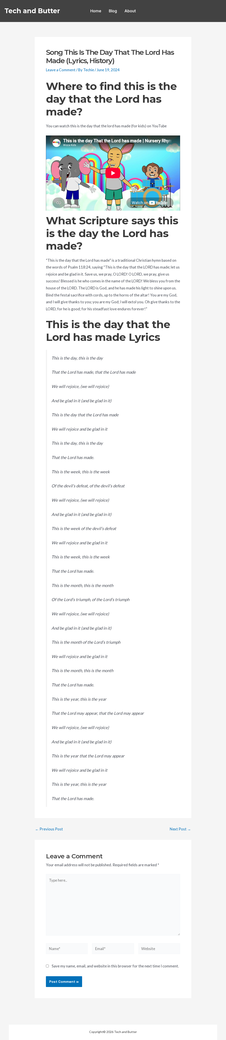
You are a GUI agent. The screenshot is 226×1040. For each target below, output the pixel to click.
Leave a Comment (60, 70)
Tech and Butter (32, 11)
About (130, 11)
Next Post (180, 829)
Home (95, 11)
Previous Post (49, 829)
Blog (113, 11)
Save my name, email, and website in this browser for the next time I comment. (115, 966)
